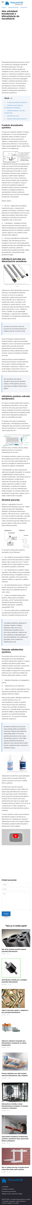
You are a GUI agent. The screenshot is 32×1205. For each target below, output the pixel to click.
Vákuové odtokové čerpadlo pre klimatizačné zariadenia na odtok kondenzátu (14, 1043)
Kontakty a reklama (8, 1189)
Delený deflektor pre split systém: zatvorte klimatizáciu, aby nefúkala (15, 1074)
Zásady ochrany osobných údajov (12, 1194)
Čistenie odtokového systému (17, 119)
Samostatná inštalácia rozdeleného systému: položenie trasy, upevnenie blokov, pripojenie (15, 1139)
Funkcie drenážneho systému (17, 102)
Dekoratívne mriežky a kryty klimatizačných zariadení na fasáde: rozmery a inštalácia (15, 1106)
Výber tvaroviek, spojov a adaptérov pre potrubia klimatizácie (15, 1011)
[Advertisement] (16, 38)
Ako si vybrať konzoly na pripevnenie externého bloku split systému (15, 1168)
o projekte (5, 1186)
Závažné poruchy (13, 116)
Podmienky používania (9, 1191)
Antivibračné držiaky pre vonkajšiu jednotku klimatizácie (14, 981)
